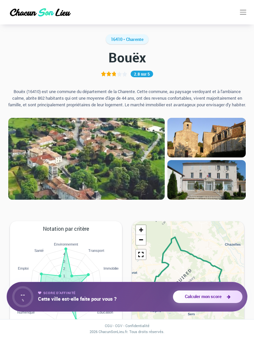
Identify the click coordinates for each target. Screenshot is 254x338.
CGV (118, 325)
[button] (141, 230)
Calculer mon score (204, 296)
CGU (108, 325)
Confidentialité (137, 325)
